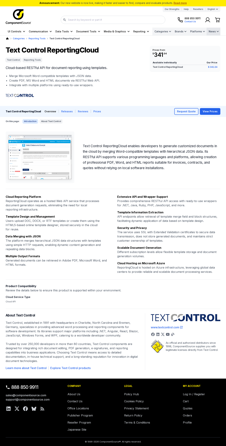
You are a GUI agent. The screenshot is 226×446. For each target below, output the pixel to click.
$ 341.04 (212, 67)
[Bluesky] (34, 409)
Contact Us (74, 401)
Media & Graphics (115, 31)
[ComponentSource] (18, 17)
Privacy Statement (136, 408)
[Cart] (217, 20)
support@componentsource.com (28, 399)
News (212, 31)
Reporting (139, 31)
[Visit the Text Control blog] (173, 334)
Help (186, 9)
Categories (161, 31)
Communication (38, 31)
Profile (187, 422)
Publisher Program (80, 415)
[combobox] (113, 20)
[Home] (7, 38)
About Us (73, 394)
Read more (180, 2)
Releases (67, 111)
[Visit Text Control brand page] (20, 95)
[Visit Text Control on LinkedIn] (158, 334)
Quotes (187, 408)
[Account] (207, 20)
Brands (179, 31)
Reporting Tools (37, 38)
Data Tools (62, 31)
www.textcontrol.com (165, 327)
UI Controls (14, 31)
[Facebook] (25, 409)
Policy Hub (131, 394)
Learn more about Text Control (26, 368)
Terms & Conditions (137, 422)
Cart (186, 401)
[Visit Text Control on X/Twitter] (163, 334)
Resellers (198, 9)
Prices (97, 111)
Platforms (196, 31)
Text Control (13, 60)
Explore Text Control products (70, 368)
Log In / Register (194, 394)
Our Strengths (172, 9)
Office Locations (78, 408)
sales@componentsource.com (26, 395)
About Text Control (51, 121)
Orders (187, 415)
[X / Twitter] (17, 409)
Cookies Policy (134, 401)
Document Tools (86, 31)
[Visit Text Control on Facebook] (153, 334)
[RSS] (42, 409)
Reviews (83, 111)
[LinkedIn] (8, 409)
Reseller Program (79, 422)
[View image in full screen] (40, 157)
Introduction (30, 121)
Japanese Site (76, 429)
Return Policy (133, 415)
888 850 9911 (24, 387)
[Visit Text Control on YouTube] (168, 334)
